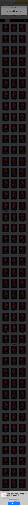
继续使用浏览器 (14, 500)
